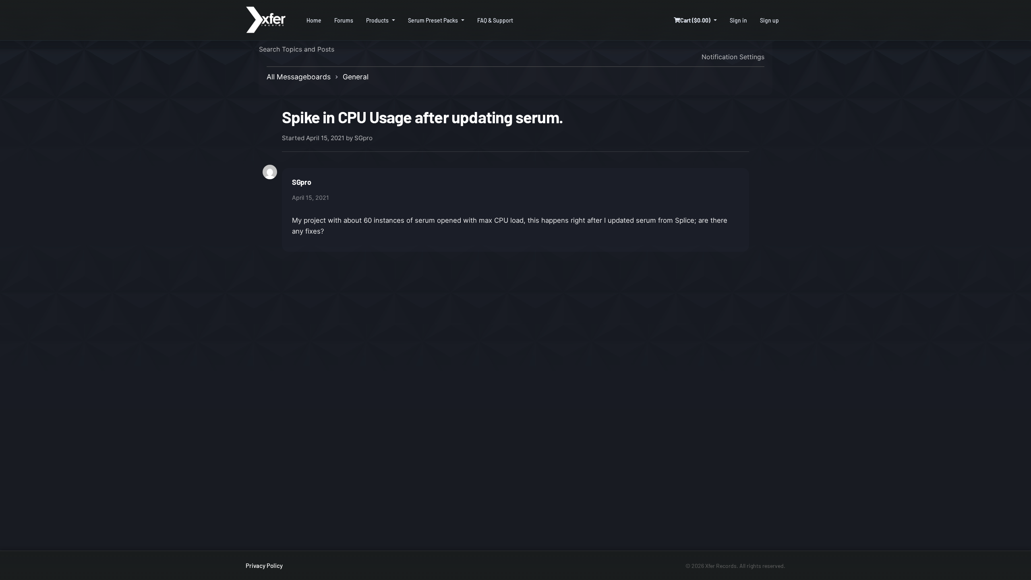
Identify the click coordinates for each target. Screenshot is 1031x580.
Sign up (769, 20)
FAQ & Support (495, 20)
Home (313, 20)
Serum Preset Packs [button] (433, 20)
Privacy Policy (264, 565)
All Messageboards (299, 76)
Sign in (738, 20)
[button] (695, 20)
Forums (343, 20)
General (356, 76)
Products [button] (377, 20)
